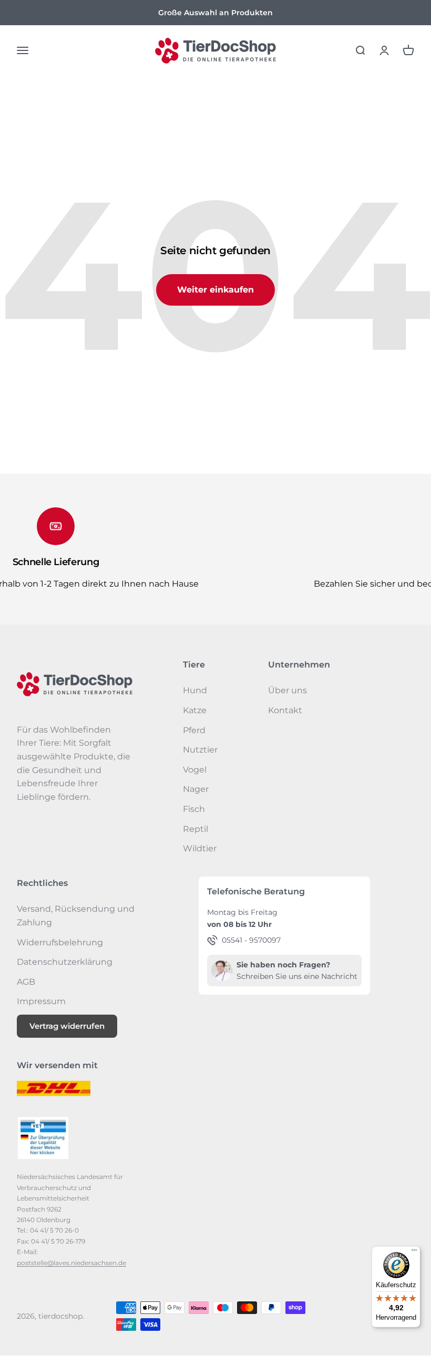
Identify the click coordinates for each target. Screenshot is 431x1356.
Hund (195, 690)
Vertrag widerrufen (67, 1026)
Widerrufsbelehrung (60, 942)
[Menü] (414, 1252)
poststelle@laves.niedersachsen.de (71, 1263)
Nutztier (200, 750)
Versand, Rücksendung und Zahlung (76, 915)
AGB (26, 982)
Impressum (41, 1001)
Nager (196, 789)
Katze (195, 710)
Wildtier (200, 848)
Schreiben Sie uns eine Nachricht (297, 976)
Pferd (194, 730)
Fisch (194, 809)
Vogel (195, 770)
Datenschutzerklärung (64, 962)
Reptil (195, 829)
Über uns (287, 690)
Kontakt (285, 710)
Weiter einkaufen (215, 290)
